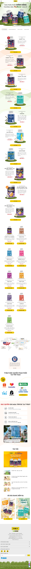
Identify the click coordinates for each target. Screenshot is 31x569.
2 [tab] (16, 25)
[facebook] (2, 551)
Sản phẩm (14, 562)
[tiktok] (5, 551)
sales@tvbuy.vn (16, 539)
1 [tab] (14, 25)
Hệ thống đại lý (23, 394)
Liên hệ (20, 562)
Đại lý (17, 562)
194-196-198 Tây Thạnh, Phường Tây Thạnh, (15, 534)
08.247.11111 (17, 537)
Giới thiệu (10, 562)
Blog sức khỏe (24, 562)
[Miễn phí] (29, 562)
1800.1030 (19, 422)
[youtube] (7, 551)
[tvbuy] (15, 459)
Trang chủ (6, 562)
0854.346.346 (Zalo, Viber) (19, 538)
